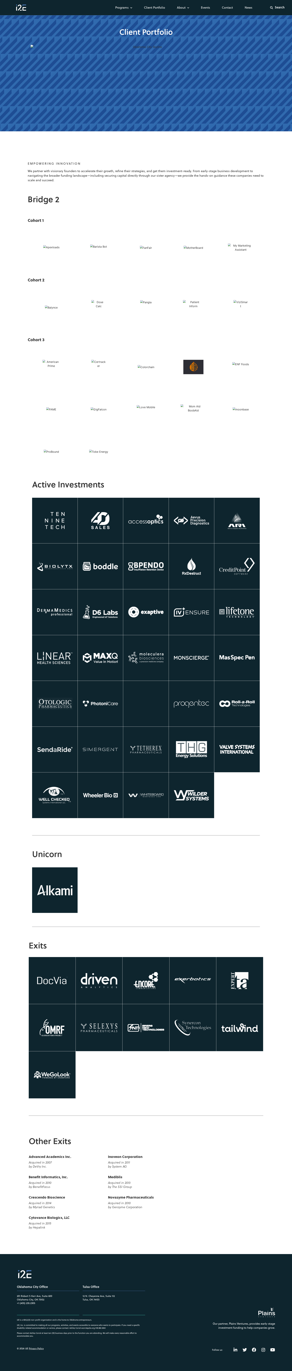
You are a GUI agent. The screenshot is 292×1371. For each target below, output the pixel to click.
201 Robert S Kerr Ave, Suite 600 (34, 1296)
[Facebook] (254, 1350)
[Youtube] (272, 1350)
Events (205, 7)
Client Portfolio (154, 7)
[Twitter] (244, 1350)
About (181, 7)
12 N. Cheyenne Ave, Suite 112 (99, 1296)
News (248, 7)
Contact (227, 7)
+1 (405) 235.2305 (26, 1303)
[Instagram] (263, 1350)
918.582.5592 (100, 1328)
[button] (275, 7)
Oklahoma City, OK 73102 (30, 1299)
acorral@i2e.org (88, 1328)
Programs (122, 7)
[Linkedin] (235, 1350)
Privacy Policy (36, 1348)
